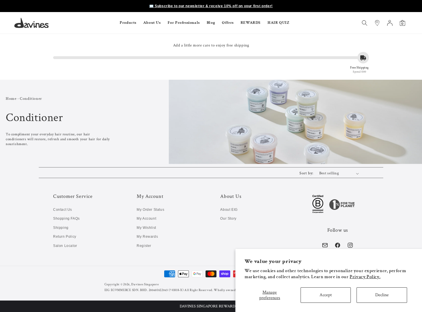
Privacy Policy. (365, 277)
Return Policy (64, 237)
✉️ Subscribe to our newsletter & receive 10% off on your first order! (211, 6)
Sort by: (306, 173)
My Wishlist (146, 228)
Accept (326, 295)
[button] (211, 306)
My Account (146, 219)
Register (144, 246)
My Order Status (150, 210)
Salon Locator (65, 246)
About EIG (228, 210)
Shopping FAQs (66, 219)
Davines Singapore (145, 284)
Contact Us (62, 210)
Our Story (228, 219)
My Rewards (147, 237)
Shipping (61, 228)
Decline (382, 295)
